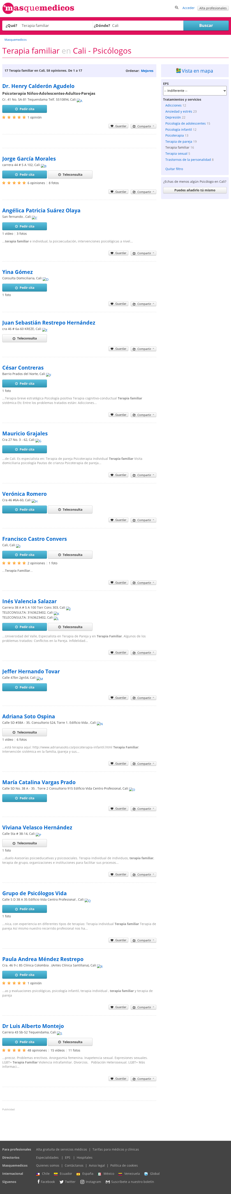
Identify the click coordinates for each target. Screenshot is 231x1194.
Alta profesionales (213, 8)
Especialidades (47, 1157)
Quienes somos (47, 1165)
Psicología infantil (178, 129)
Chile (46, 1173)
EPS (67, 1157)
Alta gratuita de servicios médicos (61, 1149)
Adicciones (173, 105)
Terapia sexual (176, 153)
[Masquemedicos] (38, 13)
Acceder (188, 8)
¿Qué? (11, 25)
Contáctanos (74, 1165)
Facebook (48, 1182)
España (87, 1173)
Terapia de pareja (178, 141)
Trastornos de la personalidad (188, 159)
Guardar (120, 126)
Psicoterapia (174, 135)
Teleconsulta (72, 174)
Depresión (173, 117)
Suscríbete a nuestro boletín (132, 1182)
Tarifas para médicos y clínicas (115, 1149)
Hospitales (84, 1157)
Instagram (93, 1182)
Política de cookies (124, 1165)
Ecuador (66, 1173)
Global (155, 1173)
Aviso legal (97, 1165)
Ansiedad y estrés (178, 111)
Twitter (70, 1182)
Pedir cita (27, 109)
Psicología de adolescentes (185, 123)
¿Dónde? (102, 25)
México (109, 1173)
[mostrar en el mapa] (79, 99)
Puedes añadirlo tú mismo (194, 190)
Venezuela (132, 1173)
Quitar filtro (174, 169)
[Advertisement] (195, 229)
